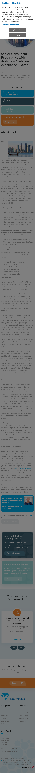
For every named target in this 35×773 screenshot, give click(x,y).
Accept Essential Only (17, 30)
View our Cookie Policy (10, 24)
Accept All (17, 35)
